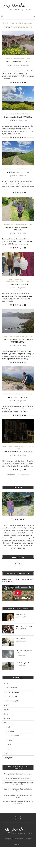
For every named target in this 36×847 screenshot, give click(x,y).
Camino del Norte (11, 688)
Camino (12, 23)
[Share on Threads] (20, 82)
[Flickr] (20, 818)
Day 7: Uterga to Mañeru (18, 62)
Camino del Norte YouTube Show (15, 789)
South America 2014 (12, 736)
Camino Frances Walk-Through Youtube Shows (18, 783)
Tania (11, 65)
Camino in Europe (11, 696)
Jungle (9, 744)
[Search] (34, 17)
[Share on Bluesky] (22, 82)
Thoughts (7, 718)
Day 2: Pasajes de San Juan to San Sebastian (18, 340)
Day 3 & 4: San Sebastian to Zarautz (18, 228)
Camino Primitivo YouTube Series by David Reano (18, 796)
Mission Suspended (18, 284)
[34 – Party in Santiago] (8, 629)
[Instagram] (15, 818)
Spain (7, 753)
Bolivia (10, 740)
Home (4, 23)
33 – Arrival (20, 639)
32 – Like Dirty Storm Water (24, 652)
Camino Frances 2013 (13, 692)
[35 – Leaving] (8, 617)
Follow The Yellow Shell (12, 778)
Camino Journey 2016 (12, 701)
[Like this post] (11, 82)
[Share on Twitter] (15, 82)
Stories (6, 714)
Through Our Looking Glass (13, 774)
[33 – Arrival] (8, 642)
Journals (6, 709)
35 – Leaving (20, 614)
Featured (6, 705)
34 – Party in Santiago (24, 626)
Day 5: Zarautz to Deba (18, 172)
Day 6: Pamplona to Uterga (18, 117)
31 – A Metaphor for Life (25, 663)
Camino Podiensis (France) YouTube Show (17, 801)
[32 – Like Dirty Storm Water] (8, 654)
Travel (6, 723)
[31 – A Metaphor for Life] (8, 666)
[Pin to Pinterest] (17, 82)
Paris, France (10, 731)
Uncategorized (8, 758)
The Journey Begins (18, 397)
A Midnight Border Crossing (18, 452)
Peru (9, 749)
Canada (8, 727)
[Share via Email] (25, 82)
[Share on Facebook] (13, 82)
